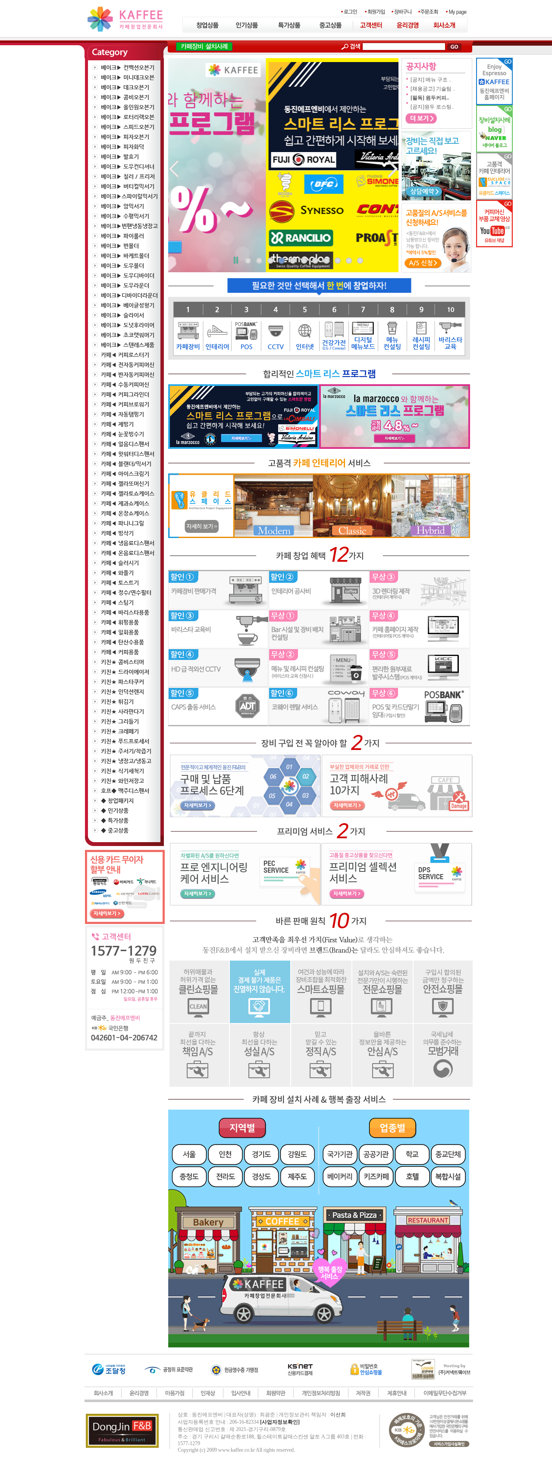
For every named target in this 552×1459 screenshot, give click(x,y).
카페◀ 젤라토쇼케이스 (127, 493)
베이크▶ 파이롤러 (122, 236)
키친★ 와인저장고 (122, 781)
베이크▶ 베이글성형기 (127, 305)
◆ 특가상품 (115, 820)
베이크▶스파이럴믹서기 (129, 196)
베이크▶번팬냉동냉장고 (129, 226)
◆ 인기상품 (115, 810)
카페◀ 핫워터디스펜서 (127, 454)
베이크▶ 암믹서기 (122, 206)
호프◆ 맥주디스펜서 (125, 790)
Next (387, 169)
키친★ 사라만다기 (122, 711)
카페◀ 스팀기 (117, 602)
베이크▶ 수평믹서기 (125, 216)
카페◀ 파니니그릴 (122, 523)
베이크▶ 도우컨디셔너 (127, 166)
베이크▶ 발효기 (120, 156)
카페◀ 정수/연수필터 (126, 592)
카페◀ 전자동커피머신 (127, 364)
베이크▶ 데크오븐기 (125, 87)
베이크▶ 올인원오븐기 (127, 107)
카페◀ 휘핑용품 (120, 622)
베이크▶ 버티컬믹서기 (127, 186)
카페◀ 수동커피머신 (125, 384)
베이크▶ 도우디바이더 (127, 275)
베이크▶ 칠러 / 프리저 (128, 176)
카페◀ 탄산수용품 (122, 642)
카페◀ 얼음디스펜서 (125, 444)
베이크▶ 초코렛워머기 (127, 335)
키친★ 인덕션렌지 (122, 691)
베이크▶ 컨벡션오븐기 (127, 67)
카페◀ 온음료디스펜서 (127, 553)
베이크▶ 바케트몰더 (125, 255)
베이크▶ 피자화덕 (122, 146)
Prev (179, 169)
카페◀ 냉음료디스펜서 (127, 543)
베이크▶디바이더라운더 (129, 295)
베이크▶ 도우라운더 (125, 285)
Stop (235, 261)
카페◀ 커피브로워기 (125, 404)
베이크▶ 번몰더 (120, 246)
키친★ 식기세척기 (122, 771)
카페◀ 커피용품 (120, 652)
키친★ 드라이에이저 (125, 672)
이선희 (338, 1415)
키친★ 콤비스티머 (122, 662)
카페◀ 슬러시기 (120, 563)
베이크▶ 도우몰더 (122, 265)
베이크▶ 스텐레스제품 (127, 345)
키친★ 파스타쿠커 (122, 681)
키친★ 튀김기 (117, 701)
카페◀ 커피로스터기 (125, 355)
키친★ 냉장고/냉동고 (126, 761)
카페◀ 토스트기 (120, 582)
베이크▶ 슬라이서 (122, 315)
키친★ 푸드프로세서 (125, 741)
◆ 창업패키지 (117, 800)
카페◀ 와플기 (117, 572)
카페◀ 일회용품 (120, 632)
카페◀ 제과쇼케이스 (125, 503)
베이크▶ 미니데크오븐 (127, 77)
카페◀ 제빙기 (117, 424)
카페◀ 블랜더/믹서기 (126, 463)
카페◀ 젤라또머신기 (125, 483)
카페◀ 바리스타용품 (125, 612)
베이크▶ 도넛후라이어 (127, 325)
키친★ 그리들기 (120, 721)
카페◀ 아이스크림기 (125, 473)
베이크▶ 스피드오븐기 (127, 127)
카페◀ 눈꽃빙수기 (122, 434)
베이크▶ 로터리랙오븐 (127, 117)
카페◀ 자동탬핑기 (122, 414)
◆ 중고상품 (115, 830)
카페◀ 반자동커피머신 (127, 374)
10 (349, 260)
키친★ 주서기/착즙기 (126, 751)
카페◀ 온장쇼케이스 (125, 513)
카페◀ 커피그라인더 (125, 394)
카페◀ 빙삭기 (117, 533)
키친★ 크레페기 (120, 731)
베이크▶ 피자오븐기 (125, 137)
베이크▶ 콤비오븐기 (125, 97)
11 (360, 260)
